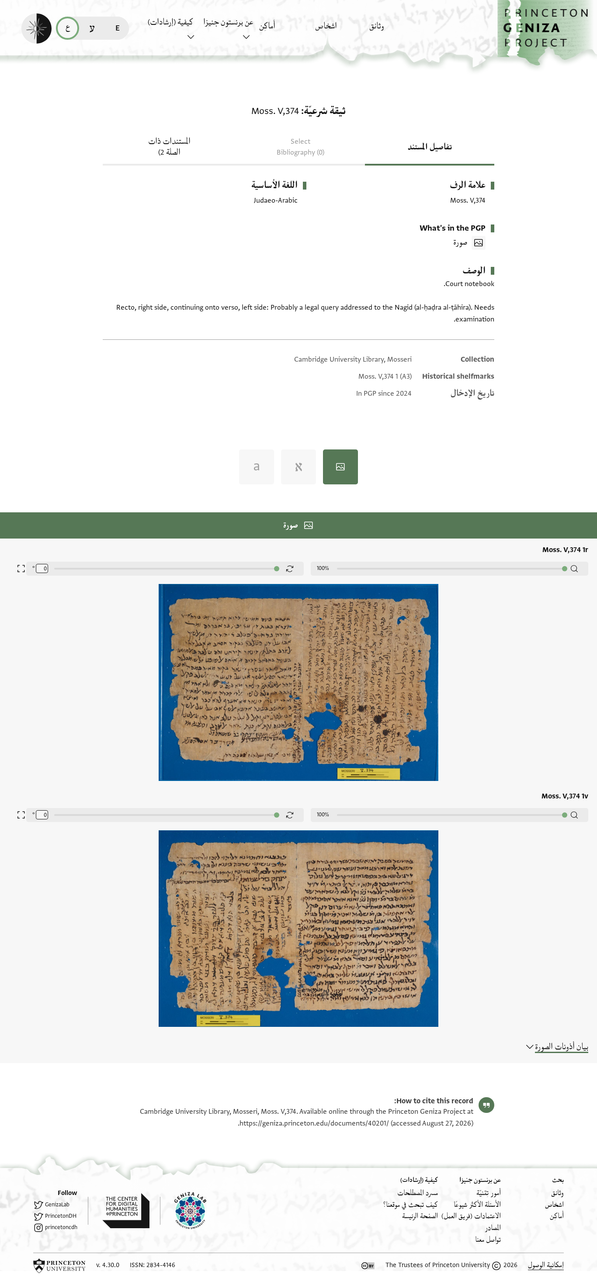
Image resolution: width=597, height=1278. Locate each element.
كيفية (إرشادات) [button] (170, 22)
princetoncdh (61, 1227)
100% (323, 568)
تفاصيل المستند (430, 147)
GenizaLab (57, 1204)
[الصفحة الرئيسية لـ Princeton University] (59, 1265)
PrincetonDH (60, 1215)
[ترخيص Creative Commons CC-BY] (368, 1265)
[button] (547, 33)
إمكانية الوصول (546, 1265)
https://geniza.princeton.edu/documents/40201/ (314, 1123)
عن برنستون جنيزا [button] (228, 22)
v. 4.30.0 (107, 1265)
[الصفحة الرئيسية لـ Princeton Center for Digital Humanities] (118, 1210)
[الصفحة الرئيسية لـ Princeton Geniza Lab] (183, 1210)
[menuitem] (394, 30)
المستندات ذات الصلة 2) (169, 147)
